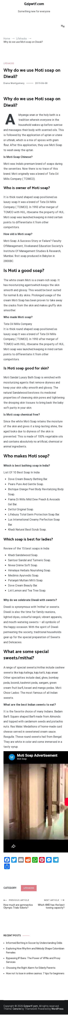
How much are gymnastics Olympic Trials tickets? (18, 904)
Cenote (17, 1008)
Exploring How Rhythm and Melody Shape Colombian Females (35, 950)
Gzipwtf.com (34, 4)
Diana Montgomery (14, 83)
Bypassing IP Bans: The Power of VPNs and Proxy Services (33, 960)
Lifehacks (8, 63)
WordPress (57, 1008)
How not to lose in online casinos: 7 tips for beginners (35, 973)
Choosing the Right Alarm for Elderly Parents (30, 967)
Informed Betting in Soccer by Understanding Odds (34, 943)
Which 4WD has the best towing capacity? (51, 904)
